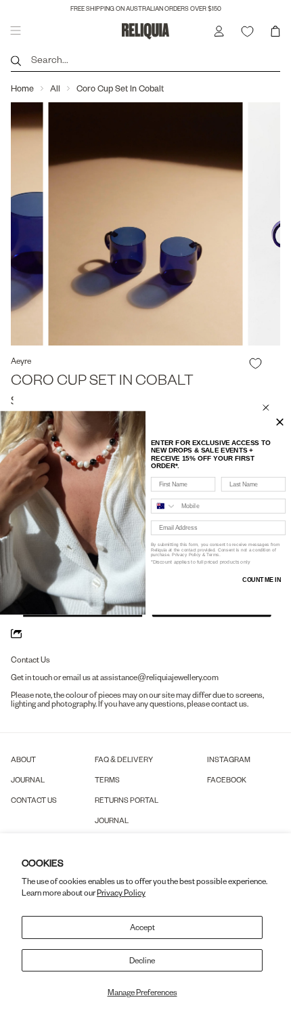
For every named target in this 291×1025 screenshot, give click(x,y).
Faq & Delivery (124, 759)
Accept (142, 927)
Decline (142, 960)
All (55, 88)
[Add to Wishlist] (255, 363)
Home (22, 88)
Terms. (213, 554)
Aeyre (21, 361)
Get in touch (31, 677)
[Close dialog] (266, 407)
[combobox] (164, 505)
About (23, 759)
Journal (28, 779)
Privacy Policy (121, 892)
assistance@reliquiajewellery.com (159, 677)
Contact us (34, 800)
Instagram (228, 759)
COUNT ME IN (261, 579)
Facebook (226, 779)
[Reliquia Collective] (146, 31)
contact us (229, 703)
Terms (107, 779)
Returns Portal (126, 800)
